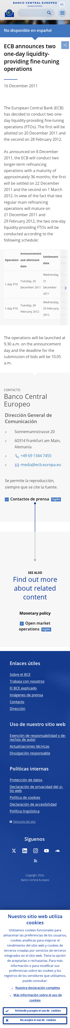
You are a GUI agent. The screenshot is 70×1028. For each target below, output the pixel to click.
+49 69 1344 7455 (36, 456)
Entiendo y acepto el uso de (38, 1011)
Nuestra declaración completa (37, 988)
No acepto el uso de (38, 1020)
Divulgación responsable (30, 753)
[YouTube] (46, 850)
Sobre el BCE (20, 675)
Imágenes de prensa (26, 695)
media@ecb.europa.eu (41, 465)
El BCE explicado (23, 688)
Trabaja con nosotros (27, 681)
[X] (13, 850)
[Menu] (62, 13)
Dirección (17, 709)
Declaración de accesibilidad (33, 804)
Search (49, 12)
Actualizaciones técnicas (29, 746)
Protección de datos (26, 780)
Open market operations (34, 626)
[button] (62, 4)
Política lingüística (24, 811)
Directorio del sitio (24, 821)
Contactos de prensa (29, 499)
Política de (25, 798)
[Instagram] (35, 850)
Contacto (17, 702)
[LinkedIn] (24, 850)
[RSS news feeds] (35, 860)
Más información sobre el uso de (37, 998)
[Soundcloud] (57, 850)
